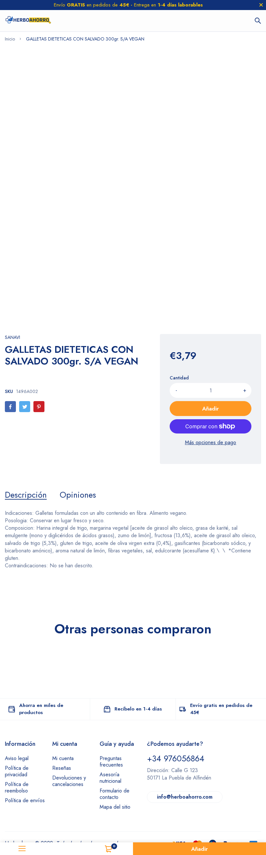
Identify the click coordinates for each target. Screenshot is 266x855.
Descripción (26, 495)
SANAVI (12, 337)
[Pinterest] (38, 406)
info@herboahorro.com (184, 797)
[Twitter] (24, 406)
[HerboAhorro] (28, 21)
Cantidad (179, 378)
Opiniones (78, 495)
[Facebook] (10, 406)
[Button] (258, 20)
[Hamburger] (22, 848)
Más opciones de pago (210, 442)
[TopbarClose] (261, 5)
